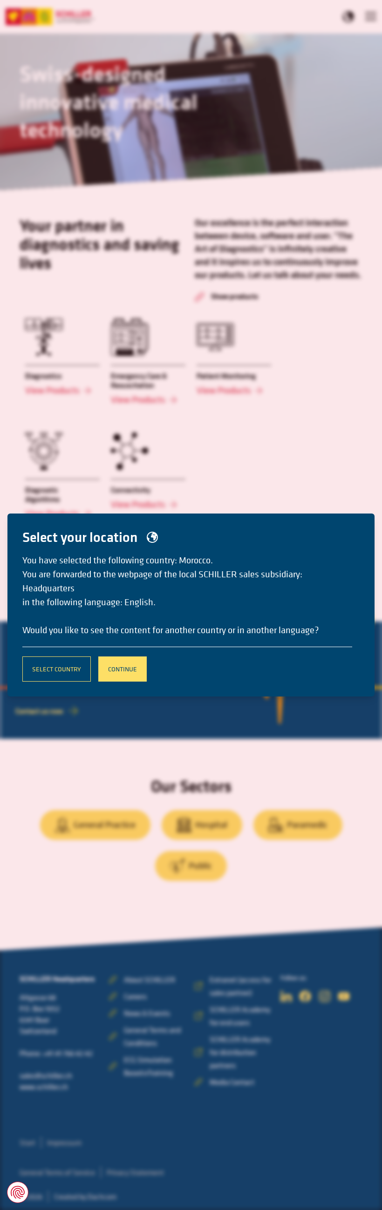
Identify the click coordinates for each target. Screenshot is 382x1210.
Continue (122, 668)
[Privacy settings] (17, 1192)
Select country (56, 668)
